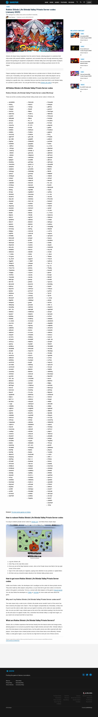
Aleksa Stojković (84, 40)
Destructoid (89, 697)
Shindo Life (34, 521)
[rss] (83, 674)
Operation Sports (76, 699)
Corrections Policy (20, 684)
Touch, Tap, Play (57, 701)
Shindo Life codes (46, 82)
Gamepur (78, 695)
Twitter (30, 592)
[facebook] (90, 674)
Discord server (58, 590)
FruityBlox (78, 701)
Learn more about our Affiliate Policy (12, 640)
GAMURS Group (89, 707)
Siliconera (66, 697)
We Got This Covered (75, 697)
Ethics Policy (18, 680)
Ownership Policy (20, 682)
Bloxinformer (89, 701)
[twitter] (87, 674)
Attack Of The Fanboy (87, 695)
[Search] (77, 2)
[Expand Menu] (84, 2)
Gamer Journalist (57, 699)
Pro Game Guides (57, 695)
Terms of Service (9, 684)
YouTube (36, 592)
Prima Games (58, 697)
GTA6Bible (59, 703)
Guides (57, 2)
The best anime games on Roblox (21, 512)
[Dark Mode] (80, 2)
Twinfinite (66, 695)
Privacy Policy (9, 682)
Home (46, 2)
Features (64, 2)
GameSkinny (66, 699)
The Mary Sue (89, 699)
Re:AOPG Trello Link (85, 87)
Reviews (71, 2)
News (51, 2)
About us (8, 680)
